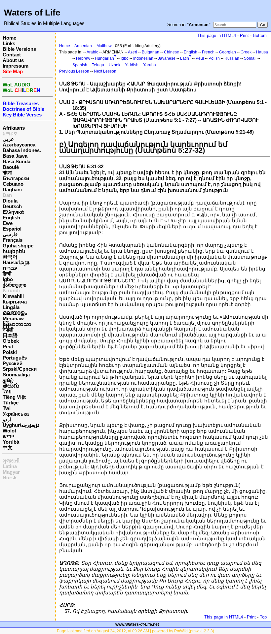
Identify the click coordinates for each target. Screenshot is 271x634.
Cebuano (13, 184)
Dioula (10, 201)
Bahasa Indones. (22, 150)
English (11, 217)
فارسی (10, 234)
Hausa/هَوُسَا (16, 262)
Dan (7, 195)
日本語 (10, 335)
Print (244, 35)
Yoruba (149, 65)
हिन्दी (7, 273)
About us (13, 60)
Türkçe (11, 402)
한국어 (10, 257)
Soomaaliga (16, 374)
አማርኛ (10, 133)
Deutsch (12, 206)
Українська (16, 414)
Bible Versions (19, 49)
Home (9, 38)
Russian (231, 58)
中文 (8, 447)
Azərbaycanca (19, 144)
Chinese (171, 52)
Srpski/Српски (20, 369)
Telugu (98, 65)
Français (12, 240)
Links (9, 43)
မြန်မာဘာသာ (17, 324)
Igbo (8, 279)
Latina (10, 466)
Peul (8, 346)
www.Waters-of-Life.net (137, 624)
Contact (12, 54)
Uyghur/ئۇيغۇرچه (21, 425)
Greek (246, 52)
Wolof (9, 430)
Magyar (11, 472)
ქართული (14, 285)
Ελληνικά (13, 212)
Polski (10, 352)
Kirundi (11, 290)
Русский (12, 363)
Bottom (260, 35)
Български (16, 178)
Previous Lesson (74, 71)
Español (12, 229)
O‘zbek (11, 341)
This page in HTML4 (216, 35)
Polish (214, 58)
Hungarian (104, 58)
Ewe (8, 223)
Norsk (10, 477)
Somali (250, 58)
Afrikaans (14, 128)
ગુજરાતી (11, 460)
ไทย (7, 391)
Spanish (79, 65)
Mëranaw (13, 318)
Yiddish (131, 65)
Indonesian (143, 58)
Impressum (15, 66)
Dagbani (12, 189)
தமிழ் (8, 380)
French (208, 52)
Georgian (227, 52)
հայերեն (14, 251)
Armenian (83, 46)
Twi (7, 408)
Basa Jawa (15, 156)
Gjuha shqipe (18, 245)
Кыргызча (15, 301)
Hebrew (83, 58)
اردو (7, 419)
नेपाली (8, 330)
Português (15, 358)
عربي (8, 139)
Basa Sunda (16, 161)
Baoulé (11, 167)
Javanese (166, 58)
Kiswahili (13, 296)
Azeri (132, 52)
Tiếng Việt (14, 397)
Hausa (262, 52)
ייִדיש (9, 436)
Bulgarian (150, 52)
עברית (10, 268)
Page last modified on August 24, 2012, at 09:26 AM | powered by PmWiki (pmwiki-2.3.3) (135, 631)
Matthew (104, 46)
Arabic (92, 52)
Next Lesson (105, 71)
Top (263, 617)
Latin (184, 58)
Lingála (11, 307)
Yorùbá (11, 442)
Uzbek (114, 65)
